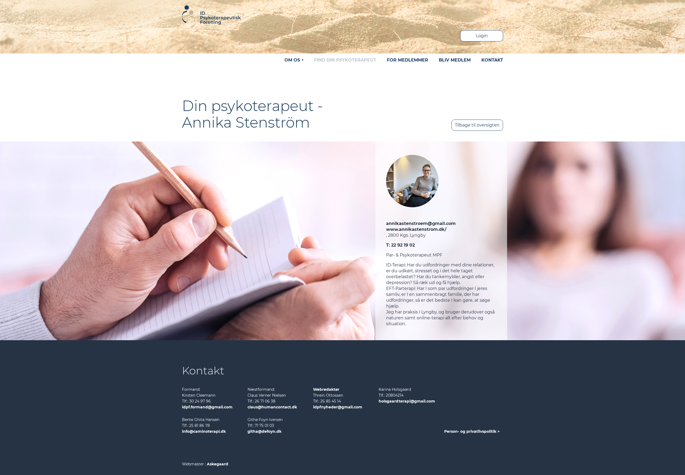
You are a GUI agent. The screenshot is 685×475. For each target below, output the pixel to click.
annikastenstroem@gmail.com (421, 223)
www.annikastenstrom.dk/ (416, 229)
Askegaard (217, 464)
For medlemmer (407, 60)
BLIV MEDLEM (455, 60)
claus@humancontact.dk (272, 407)
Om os (292, 60)
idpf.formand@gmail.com (207, 407)
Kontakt (492, 60)
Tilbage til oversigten (477, 125)
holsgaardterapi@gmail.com (407, 401)
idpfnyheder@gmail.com (337, 407)
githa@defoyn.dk (264, 431)
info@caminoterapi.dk (204, 431)
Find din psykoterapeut (345, 60)
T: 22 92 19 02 (400, 245)
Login (482, 35)
